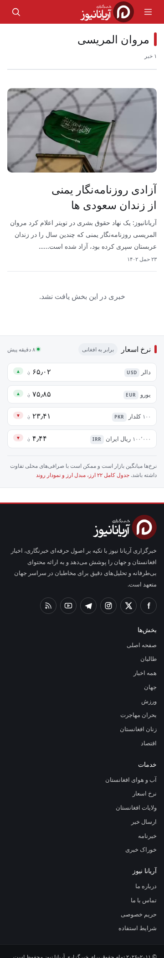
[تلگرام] (88, 594)
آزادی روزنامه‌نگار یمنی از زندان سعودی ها (109, 198)
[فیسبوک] (148, 594)
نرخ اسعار (146, 782)
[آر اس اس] (48, 594)
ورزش (150, 690)
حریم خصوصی (140, 903)
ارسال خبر (145, 810)
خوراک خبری (142, 838)
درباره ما (148, 874)
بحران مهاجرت (140, 704)
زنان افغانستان (140, 717)
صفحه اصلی (142, 634)
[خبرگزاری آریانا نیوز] (107, 11)
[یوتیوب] (68, 594)
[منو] (148, 12)
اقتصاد (149, 732)
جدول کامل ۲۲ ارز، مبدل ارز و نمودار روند (85, 475)
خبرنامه (148, 824)
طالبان (149, 648)
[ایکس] (128, 594)
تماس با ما (145, 889)
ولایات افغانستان (137, 796)
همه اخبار (145, 661)
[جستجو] (16, 12)
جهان (150, 676)
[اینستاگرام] (108, 594)
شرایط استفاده (140, 917)
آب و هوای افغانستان (132, 768)
